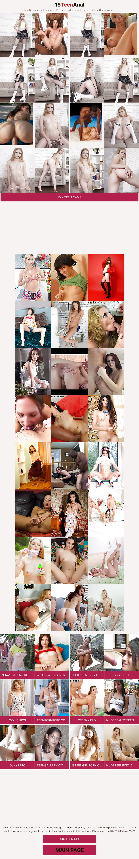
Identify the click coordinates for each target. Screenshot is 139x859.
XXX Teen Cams (69, 197)
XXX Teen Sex (69, 839)
